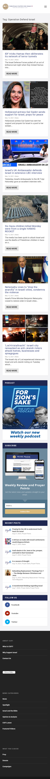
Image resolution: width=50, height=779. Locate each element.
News (17, 60)
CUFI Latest (7, 723)
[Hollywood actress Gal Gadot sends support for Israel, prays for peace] (25, 94)
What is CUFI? (8, 646)
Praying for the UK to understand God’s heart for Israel (27, 530)
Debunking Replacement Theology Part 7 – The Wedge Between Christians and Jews (28, 573)
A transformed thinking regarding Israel (27, 586)
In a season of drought (20, 561)
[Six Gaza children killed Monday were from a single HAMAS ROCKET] (25, 208)
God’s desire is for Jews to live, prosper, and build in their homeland (27, 552)
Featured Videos (9, 729)
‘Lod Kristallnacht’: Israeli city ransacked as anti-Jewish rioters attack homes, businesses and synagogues (23, 349)
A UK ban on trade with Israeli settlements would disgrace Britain (28, 541)
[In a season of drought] (8, 563)
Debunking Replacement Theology (33, 578)
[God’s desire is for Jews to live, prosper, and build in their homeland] (8, 552)
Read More (11, 74)
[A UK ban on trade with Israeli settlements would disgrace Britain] (8, 541)
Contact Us (7, 658)
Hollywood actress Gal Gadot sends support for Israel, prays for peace (25, 113)
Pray (4, 754)
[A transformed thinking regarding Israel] (8, 587)
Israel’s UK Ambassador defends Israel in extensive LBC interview (23, 171)
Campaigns (7, 766)
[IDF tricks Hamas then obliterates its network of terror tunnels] (25, 36)
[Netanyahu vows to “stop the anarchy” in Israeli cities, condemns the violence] (25, 269)
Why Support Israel (10, 652)
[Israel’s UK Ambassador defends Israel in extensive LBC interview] (25, 153)
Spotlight (6, 705)
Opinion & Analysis (10, 717)
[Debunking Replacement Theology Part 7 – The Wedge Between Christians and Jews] (8, 573)
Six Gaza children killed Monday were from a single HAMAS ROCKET (23, 229)
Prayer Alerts (26, 563)
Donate (5, 760)
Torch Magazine (17, 579)
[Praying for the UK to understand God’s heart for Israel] (8, 531)
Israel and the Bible (10, 711)
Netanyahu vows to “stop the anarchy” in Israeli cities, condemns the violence (25, 290)
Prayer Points (26, 534)
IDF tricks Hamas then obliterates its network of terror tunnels (24, 55)
